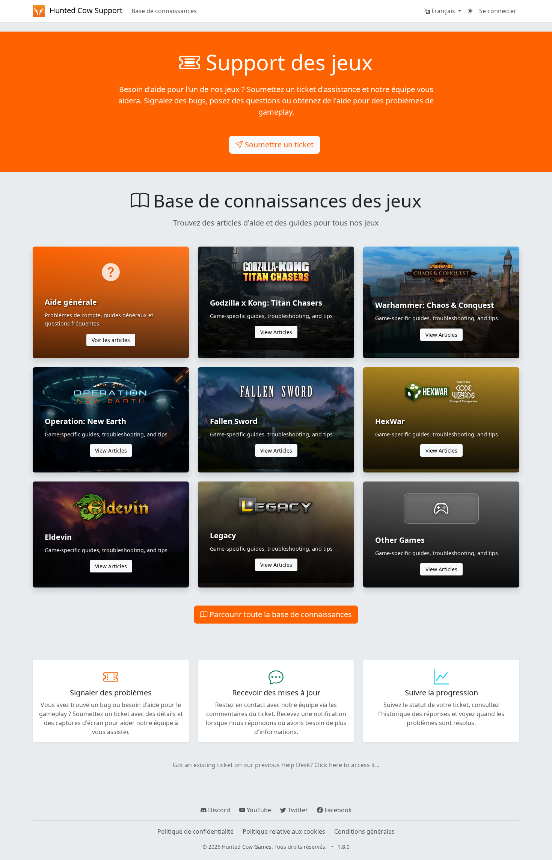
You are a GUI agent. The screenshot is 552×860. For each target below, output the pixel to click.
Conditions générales (364, 831)
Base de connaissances (164, 11)
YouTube (258, 810)
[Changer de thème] (470, 10)
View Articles (276, 332)
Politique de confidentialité (195, 831)
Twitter (297, 810)
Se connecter (497, 11)
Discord (218, 810)
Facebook (337, 810)
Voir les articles (111, 340)
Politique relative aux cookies (284, 831)
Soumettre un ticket (278, 144)
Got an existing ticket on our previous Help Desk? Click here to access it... (276, 765)
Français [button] (443, 11)
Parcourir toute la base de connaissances (280, 614)
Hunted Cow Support (85, 10)
